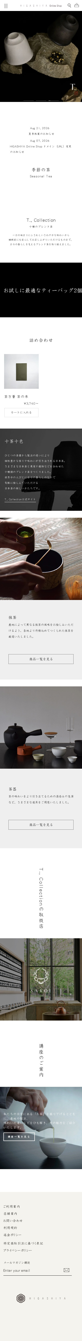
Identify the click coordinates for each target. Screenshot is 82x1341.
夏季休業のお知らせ (41, 134)
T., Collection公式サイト (20, 499)
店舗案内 (10, 1213)
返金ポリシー (12, 1235)
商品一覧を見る (41, 659)
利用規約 (10, 1227)
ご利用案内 (11, 1206)
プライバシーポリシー (17, 1250)
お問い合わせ (13, 1220)
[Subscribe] (66, 1270)
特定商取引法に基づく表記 (23, 1243)
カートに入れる (21, 412)
